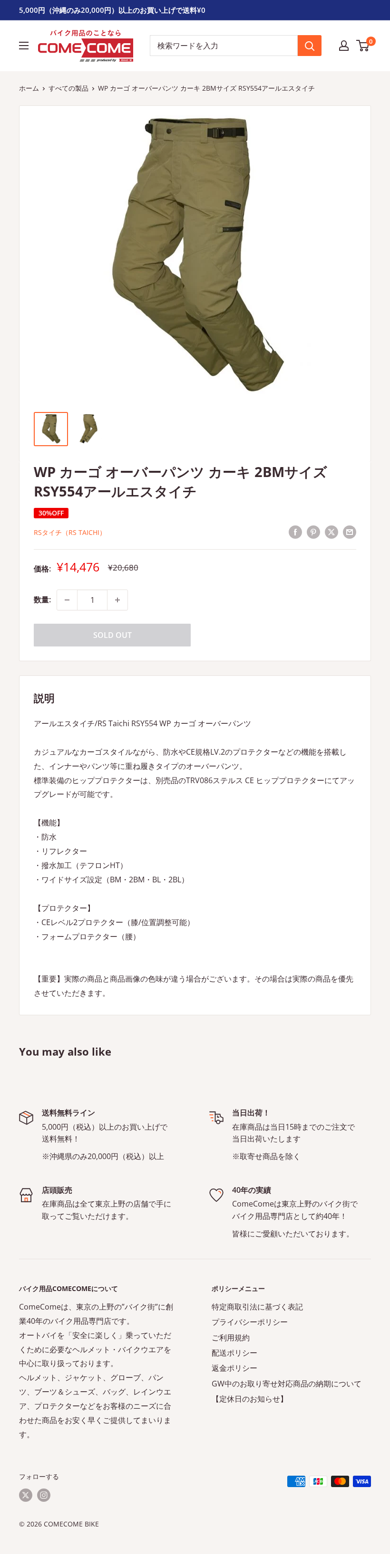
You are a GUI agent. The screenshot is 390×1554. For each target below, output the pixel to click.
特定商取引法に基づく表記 (257, 1306)
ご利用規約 (231, 1337)
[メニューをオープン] (24, 45)
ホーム (29, 88)
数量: (42, 599)
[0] (363, 45)
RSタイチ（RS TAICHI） (70, 532)
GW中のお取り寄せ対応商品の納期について (286, 1383)
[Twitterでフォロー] (25, 1494)
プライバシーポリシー (250, 1322)
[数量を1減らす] (67, 600)
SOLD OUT (112, 635)
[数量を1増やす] (117, 600)
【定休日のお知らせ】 (250, 1399)
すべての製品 (68, 88)
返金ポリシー (234, 1368)
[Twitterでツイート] (331, 531)
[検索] (310, 45)
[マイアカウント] (344, 45)
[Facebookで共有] (295, 531)
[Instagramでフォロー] (43, 1494)
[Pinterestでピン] (313, 531)
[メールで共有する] (349, 531)
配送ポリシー (234, 1353)
